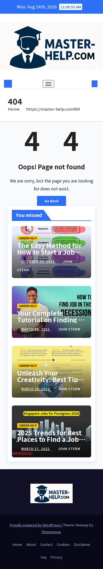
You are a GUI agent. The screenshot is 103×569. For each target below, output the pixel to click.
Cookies (63, 544)
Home (14, 109)
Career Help (28, 238)
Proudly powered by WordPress (35, 524)
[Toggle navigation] (48, 83)
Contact (46, 544)
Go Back (51, 200)
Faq (43, 557)
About (31, 544)
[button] (86, 84)
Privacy (56, 557)
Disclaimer (82, 544)
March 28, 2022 (36, 329)
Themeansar (51, 531)
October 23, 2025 (38, 261)
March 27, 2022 (36, 448)
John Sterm (69, 329)
